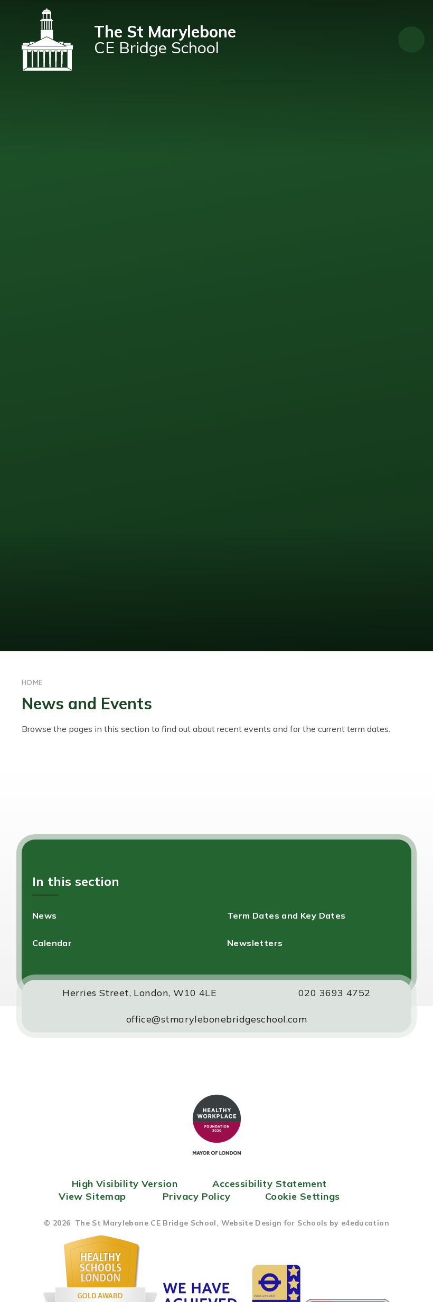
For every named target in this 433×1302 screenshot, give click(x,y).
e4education (365, 1223)
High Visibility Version (124, 1184)
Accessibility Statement (269, 1184)
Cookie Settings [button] (302, 1196)
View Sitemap (92, 1196)
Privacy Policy (196, 1196)
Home (32, 682)
